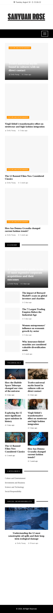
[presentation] (7, 553)
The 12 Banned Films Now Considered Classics (15, 449)
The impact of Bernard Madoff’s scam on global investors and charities (34, 296)
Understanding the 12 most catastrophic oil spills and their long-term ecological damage (26, 536)
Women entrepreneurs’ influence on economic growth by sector (33, 328)
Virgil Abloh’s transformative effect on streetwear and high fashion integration (37, 418)
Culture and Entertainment (20, 48)
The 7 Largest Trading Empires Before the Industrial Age (33, 312)
